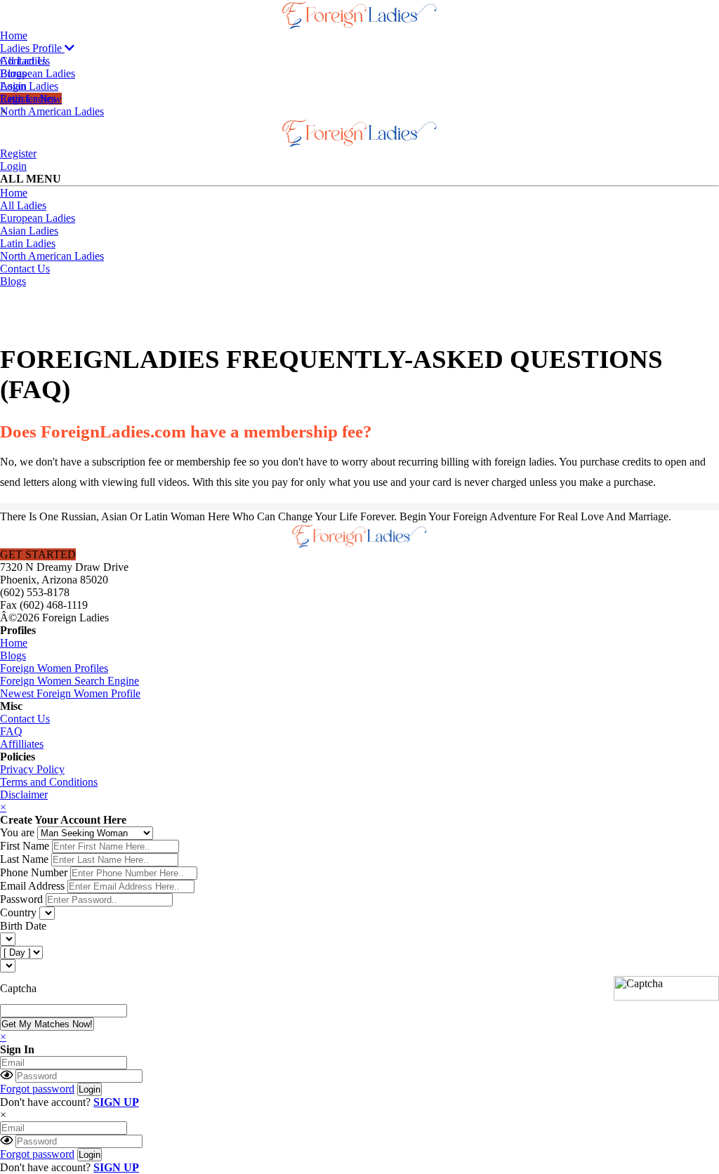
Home (13, 35)
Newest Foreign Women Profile (70, 693)
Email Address (32, 886)
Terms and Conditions (49, 782)
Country (18, 912)
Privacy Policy (32, 769)
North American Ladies (52, 111)
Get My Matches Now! (47, 1024)
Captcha (18, 988)
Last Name (24, 859)
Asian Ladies (29, 86)
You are (17, 832)
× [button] (3, 1115)
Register (18, 153)
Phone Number (33, 872)
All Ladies (23, 61)
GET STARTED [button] (38, 554)
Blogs (13, 281)
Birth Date (23, 926)
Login (13, 166)
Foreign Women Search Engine (69, 681)
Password (21, 899)
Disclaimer (24, 794)
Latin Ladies (27, 99)
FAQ (11, 731)
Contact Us (25, 269)
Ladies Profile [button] (32, 48)
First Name (24, 846)
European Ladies (37, 73)
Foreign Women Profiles (54, 668)
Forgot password (37, 1089)
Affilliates (22, 744)
